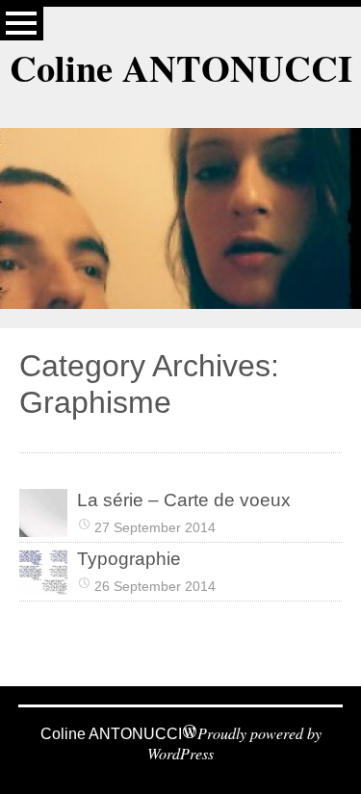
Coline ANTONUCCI (181, 67)
